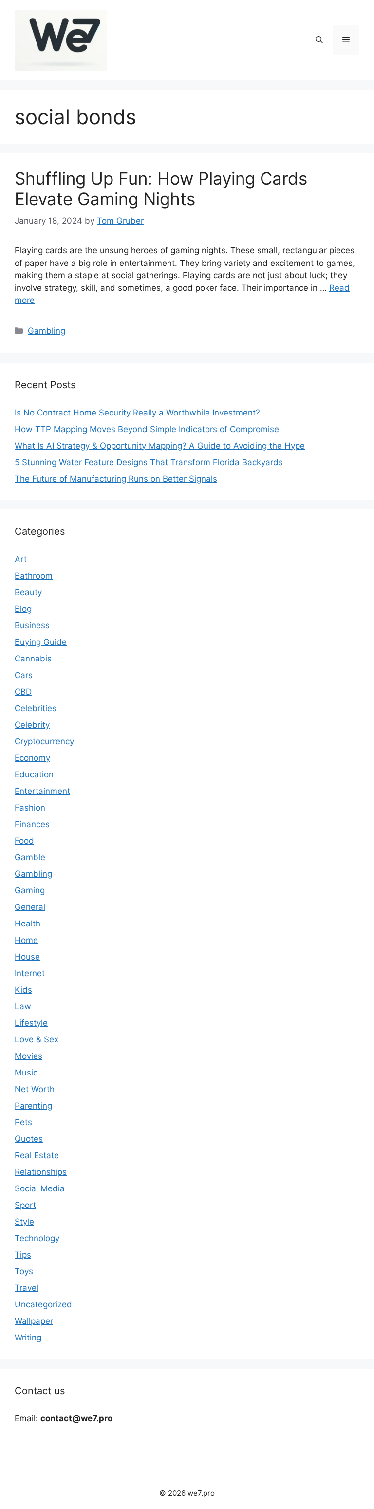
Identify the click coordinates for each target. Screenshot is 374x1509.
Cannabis (33, 658)
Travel (26, 1288)
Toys (24, 1271)
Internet (30, 973)
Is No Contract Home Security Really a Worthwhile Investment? (137, 412)
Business (32, 625)
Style (24, 1221)
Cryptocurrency (44, 741)
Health (27, 923)
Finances (32, 824)
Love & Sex (36, 1039)
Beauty (28, 592)
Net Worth (35, 1089)
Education (34, 774)
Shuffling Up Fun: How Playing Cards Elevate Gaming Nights (161, 188)
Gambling (46, 331)
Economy (32, 758)
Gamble (30, 857)
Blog (23, 609)
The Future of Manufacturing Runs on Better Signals (116, 479)
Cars (24, 675)
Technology (37, 1238)
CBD (23, 692)
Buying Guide (41, 642)
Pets (23, 1122)
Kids (23, 990)
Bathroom (34, 576)
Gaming (30, 890)
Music (26, 1072)
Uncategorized (43, 1304)
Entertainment (42, 791)
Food (24, 841)
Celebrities (35, 708)
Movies (28, 1056)
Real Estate (37, 1155)
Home (26, 940)
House (27, 957)
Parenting (33, 1106)
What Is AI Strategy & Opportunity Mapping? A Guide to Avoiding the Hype (160, 446)
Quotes (29, 1139)
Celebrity (32, 725)
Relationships (41, 1172)
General (30, 907)
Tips (23, 1255)
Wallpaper (34, 1321)
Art (21, 559)
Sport (25, 1205)
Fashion (30, 807)
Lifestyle (31, 1023)
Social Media (40, 1188)
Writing (28, 1337)
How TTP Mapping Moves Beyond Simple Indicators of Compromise (147, 429)
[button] (319, 40)
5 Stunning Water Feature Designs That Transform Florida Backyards (149, 462)
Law (23, 1006)
